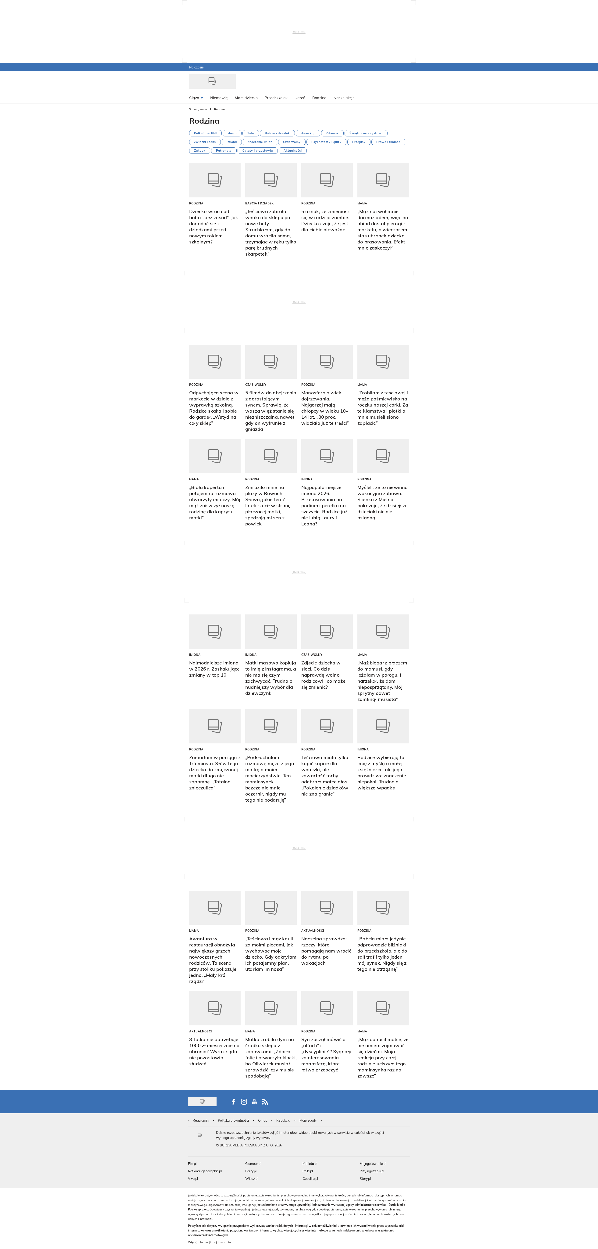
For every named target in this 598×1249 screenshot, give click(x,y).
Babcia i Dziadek (259, 203)
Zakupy (199, 150)
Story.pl (365, 1178)
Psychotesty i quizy (326, 142)
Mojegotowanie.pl (373, 1163)
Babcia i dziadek (277, 133)
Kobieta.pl (310, 1163)
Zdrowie (332, 133)
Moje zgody (308, 1120)
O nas (262, 1120)
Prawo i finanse (388, 142)
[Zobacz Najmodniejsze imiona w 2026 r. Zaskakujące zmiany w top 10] (215, 631)
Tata (250, 133)
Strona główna (198, 109)
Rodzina (196, 203)
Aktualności (293, 150)
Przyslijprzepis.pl (372, 1171)
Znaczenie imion (260, 142)
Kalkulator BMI (205, 133)
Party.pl (250, 1171)
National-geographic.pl (205, 1171)
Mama (232, 133)
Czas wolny (292, 142)
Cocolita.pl (310, 1178)
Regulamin (201, 1120)
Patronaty (224, 150)
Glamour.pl (253, 1163)
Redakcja (283, 1120)
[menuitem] (196, 97)
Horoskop (308, 133)
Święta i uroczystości (366, 133)
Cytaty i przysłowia (257, 150)
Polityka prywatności (233, 1120)
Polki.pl (308, 1171)
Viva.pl (193, 1178)
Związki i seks (205, 142)
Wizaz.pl (251, 1178)
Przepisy (359, 142)
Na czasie (196, 67)
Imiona (232, 142)
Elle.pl (192, 1163)
